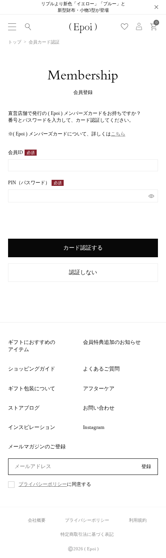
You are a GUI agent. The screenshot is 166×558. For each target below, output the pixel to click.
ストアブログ (23, 408)
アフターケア (98, 388)
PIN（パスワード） (33, 183)
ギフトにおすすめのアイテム (31, 345)
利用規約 (138, 520)
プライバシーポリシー (43, 484)
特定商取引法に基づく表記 (87, 534)
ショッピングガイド (31, 369)
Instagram (93, 427)
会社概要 (37, 520)
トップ (14, 42)
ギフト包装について (31, 388)
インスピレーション (31, 427)
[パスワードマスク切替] (151, 196)
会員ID (19, 153)
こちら (118, 134)
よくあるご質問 (101, 369)
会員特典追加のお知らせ (112, 342)
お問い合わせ (98, 408)
